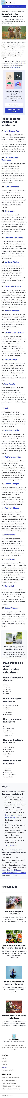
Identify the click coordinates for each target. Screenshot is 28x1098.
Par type (21, 11)
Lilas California (12, 187)
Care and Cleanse (13, 286)
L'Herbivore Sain (12, 131)
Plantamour (9, 535)
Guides (3, 11)
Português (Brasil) (8, 1070)
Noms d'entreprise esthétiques (14, 912)
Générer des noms (14, 7)
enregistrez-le (10, 845)
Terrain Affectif (12, 311)
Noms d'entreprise (12, 11)
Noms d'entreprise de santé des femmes (14, 982)
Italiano (4, 1064)
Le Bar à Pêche (12, 262)
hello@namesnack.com (9, 1080)
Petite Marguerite (13, 457)
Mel (6, 408)
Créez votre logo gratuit (14, 110)
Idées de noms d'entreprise (11, 1077)
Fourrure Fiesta (12, 508)
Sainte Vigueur (11, 608)
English (4, 1058)
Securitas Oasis (12, 430)
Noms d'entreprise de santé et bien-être (14, 648)
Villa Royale (9, 384)
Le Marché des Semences (10, 159)
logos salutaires (15, 67)
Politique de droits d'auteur (11, 1086)
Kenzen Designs (12, 484)
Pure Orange (10, 559)
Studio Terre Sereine (14, 333)
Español (4, 1061)
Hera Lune (9, 211)
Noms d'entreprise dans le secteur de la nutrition (14, 946)
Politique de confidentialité (11, 1089)
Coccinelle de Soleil (14, 238)
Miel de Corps (11, 359)
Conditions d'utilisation (9, 1083)
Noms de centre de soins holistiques (14, 1016)
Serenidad (9, 586)
